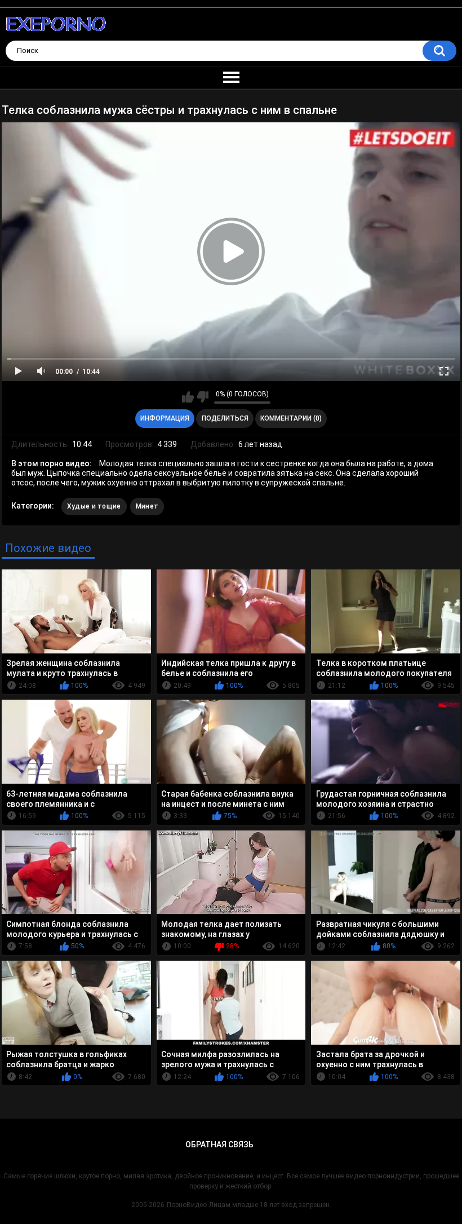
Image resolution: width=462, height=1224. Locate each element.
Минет (147, 506)
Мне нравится (188, 397)
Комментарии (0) (291, 418)
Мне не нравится (202, 397)
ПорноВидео (187, 1205)
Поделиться (225, 418)
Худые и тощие (94, 506)
